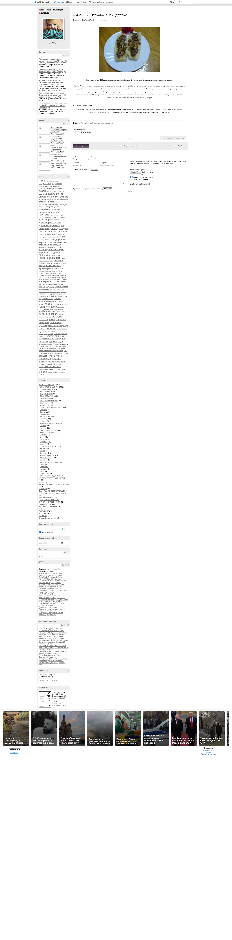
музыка (63, 292)
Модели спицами (46, 389)
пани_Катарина (51, 603)
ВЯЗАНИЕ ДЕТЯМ (47, 396)
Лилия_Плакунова (46, 649)
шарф (50, 372)
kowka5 (56, 636)
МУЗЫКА (42, 516)
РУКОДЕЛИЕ (44, 448)
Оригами (43, 467)
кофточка (58, 260)
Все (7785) (65, 625)
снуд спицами (62, 344)
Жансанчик (43, 592)
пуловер (52, 319)
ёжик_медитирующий (47, 642)
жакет (48, 231)
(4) (63, 134)
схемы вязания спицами (53, 348)
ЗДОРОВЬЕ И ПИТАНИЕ (48, 446)
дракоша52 (43, 590)
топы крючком (57, 353)
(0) (66, 61)
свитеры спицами (56, 339)
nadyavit (47, 640)
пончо (61, 314)
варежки (49, 186)
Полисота (61, 603)
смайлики (94, 170)
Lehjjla (61, 631)
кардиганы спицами (50, 258)
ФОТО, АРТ (43, 513)
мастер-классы (45, 284)
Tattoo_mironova (45, 634)
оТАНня (42, 603)
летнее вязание (46, 273)
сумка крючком (60, 346)
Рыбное (43, 426)
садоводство (43, 334)
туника (52, 356)
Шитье (42, 451)
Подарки (43, 464)
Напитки (43, 435)
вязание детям (54, 193)
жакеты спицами (56, 234)
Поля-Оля (51, 605)
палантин (50, 301)
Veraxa (61, 634)
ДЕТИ (41, 509)
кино (63, 258)
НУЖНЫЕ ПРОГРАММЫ (48, 507)
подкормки (60, 307)
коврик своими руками (46, 260)
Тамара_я (42, 615)
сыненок (59, 613)
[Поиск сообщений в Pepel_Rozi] (62, 529)
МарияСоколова (45, 653)
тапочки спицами (53, 351)
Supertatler (43, 585)
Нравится (169, 138)
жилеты (55, 237)
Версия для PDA (208, 750)
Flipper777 (43, 579)
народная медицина (48, 294)
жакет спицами (59, 231)
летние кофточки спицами (56, 275)
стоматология (48, 346)
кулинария (45, 268)
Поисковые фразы (59, 705)
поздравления (58, 309)
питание (41, 304)
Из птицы (43, 419)
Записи (41, 10)
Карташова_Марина (47, 648)
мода (54, 284)
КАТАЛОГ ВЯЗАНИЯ (46, 385)
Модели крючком (46, 394)
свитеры (43, 339)
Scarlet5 (58, 583)
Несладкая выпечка (47, 433)
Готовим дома (44, 405)
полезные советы (49, 314)
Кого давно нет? (45, 573)
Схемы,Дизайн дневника (48, 518)
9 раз (83, 129)
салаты (50, 334)
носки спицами (53, 296)
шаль (54, 364)
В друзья (55, 43)
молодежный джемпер (56, 289)
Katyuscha (60, 629)
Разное (43, 410)
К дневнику (128, 146)
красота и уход (53, 265)
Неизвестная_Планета (48, 680)
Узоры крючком (46, 403)
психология (43, 320)
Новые (182, 146)
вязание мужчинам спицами (59, 199)
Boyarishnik (43, 577)
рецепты (51, 328)
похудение (48, 317)
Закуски (43, 412)
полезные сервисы (60, 311)
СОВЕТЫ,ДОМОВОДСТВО (49, 476)
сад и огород (56, 331)
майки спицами (50, 279)
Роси (58, 655)
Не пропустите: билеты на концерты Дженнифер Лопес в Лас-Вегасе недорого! (53, 106)
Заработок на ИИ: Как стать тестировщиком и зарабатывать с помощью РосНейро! (52, 82)
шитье (42, 374)
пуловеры (55, 322)
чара (41, 665)
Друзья (48, 10)
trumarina (64, 640)
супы (40, 348)
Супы (42, 437)
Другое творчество (47, 455)
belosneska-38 (51, 575)
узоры (51, 358)
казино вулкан (46, 249)
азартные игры (46, 183)
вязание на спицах (56, 204)
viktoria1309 (43, 586)
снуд (54, 344)
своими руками (48, 341)
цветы (49, 364)
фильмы (42, 364)
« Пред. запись (116, 146)
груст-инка (43, 661)
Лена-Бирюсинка (45, 600)
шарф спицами (59, 372)
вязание (44, 190)
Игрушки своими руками (49, 462)
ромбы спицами (62, 328)
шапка (50, 366)
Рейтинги (82, 2)
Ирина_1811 (61, 646)
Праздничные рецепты (49, 430)
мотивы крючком (44, 292)
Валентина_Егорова (47, 644)
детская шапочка (58, 217)
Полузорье (43, 605)
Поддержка (171, 2)
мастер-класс (61, 279)
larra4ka (42, 638)
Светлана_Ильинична (47, 611)
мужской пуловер (55, 292)
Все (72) (66, 124)
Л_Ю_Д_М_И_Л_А (58, 598)
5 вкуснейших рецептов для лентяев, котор (57, 139)
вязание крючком (49, 196)
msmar (41, 640)
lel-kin (54, 579)
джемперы (45, 225)
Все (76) (66, 55)
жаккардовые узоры (45, 237)
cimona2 (54, 569)
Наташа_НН (56, 653)
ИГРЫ (41, 482)
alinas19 (42, 575)
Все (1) (66, 552)
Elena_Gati (43, 629)
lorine (59, 579)
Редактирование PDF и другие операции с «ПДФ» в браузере (51, 71)
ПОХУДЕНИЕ (44, 511)
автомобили (54, 181)
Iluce (59, 569)
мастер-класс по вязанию (52, 281)
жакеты (42, 234)
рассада (65, 326)
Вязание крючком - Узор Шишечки (58, 165)
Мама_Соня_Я (44, 601)
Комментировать (81, 146)
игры (49, 247)
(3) (63, 152)
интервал (60, 661)
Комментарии (58, 10)
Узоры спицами (46, 398)
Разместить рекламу (208, 754)
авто (48, 181)
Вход (70, 2)
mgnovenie (63, 581)
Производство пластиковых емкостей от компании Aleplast (51, 60)
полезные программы (46, 311)
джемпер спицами (50, 222)
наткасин (42, 663)
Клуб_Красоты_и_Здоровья (49, 596)
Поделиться (180, 138)
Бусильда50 (56, 588)
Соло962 (59, 659)
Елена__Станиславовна (57, 590)
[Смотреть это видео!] (44, 131)
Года (63, 588)
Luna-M (56, 581)
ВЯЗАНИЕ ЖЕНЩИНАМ (49, 387)
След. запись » (140, 146)
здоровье (59, 239)
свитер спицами (55, 336)
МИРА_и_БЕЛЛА (57, 601)
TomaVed (55, 634)
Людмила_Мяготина (60, 600)
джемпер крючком (57, 220)
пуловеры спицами (50, 325)
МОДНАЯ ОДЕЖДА (46, 497)
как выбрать (58, 250)
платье (48, 304)
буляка (49, 588)
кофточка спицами (49, 263)
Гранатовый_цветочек (47, 646)
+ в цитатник (101, 20)
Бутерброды (45, 442)
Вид (174, 3)
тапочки (42, 351)
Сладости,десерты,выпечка (50, 407)
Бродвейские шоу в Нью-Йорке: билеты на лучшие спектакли (51, 94)
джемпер (44, 219)
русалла (62, 609)
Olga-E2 (51, 583)
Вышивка (43, 460)
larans (49, 579)
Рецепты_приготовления (48, 609)
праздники (57, 316)
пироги (61, 301)
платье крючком (60, 304)
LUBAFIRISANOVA (46, 581)
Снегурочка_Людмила (47, 613)
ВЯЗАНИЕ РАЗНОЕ (47, 391)
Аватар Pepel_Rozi (53, 29)
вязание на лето (46, 202)
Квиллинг (43, 469)
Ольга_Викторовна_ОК (47, 655)
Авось (94, 2)
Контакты (208, 752)
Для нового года (46, 458)
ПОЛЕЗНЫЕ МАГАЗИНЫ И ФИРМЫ (52, 493)
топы (50, 353)
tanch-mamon (59, 585)
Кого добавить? (58, 573)
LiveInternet (42, 2)
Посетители (56, 704)
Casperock (52, 577)
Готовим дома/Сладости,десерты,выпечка (97, 123)
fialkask (59, 577)
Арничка (51, 586)
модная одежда (52, 287)
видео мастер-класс (56, 188)
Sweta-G (50, 585)
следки (60, 342)
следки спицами (45, 344)
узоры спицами (56, 361)
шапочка (53, 369)
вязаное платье (54, 215)
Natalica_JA (43, 583)
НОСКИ (42, 181)
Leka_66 (42, 633)
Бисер (42, 471)
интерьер (56, 247)
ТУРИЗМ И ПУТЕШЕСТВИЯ (49, 502)
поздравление (46, 309)
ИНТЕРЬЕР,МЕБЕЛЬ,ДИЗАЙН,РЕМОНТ (54, 485)
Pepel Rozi (40, 13)
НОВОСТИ (43, 489)
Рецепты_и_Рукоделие (48, 607)
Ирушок (51, 592)
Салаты (43, 414)
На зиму (43, 428)
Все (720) (65, 565)
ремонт (42, 328)
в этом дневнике (47, 532)
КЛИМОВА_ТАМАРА (46, 594)
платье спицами (48, 306)
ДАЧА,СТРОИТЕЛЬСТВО (48, 500)
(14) (64, 161)
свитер (42, 336)
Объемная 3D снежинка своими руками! (58, 157)
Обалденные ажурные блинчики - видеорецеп (59, 148)
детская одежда (45, 217)
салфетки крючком (60, 334)
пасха (56, 301)
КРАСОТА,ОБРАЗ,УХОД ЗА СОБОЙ (52, 478)
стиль (41, 556)
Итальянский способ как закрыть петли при (59, 130)
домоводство (56, 228)
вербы (65, 659)
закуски (50, 239)
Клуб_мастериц (45, 598)
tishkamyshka (56, 640)
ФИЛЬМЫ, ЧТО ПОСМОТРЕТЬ (50, 491)
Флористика (44, 474)
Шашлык (43, 439)
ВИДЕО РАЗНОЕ (45, 504)
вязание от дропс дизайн (49, 207)
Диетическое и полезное (49, 423)
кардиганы (54, 255)
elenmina (49, 636)
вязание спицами (49, 209)
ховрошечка (51, 615)
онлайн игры (47, 298)
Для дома (43, 453)
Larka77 (56, 631)
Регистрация (61, 2)
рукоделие (45, 331)
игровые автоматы (49, 242)
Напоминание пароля (107, 166)
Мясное (43, 421)
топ (61, 351)
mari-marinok (59, 638)
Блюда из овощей (47, 417)
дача (62, 215)
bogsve (59, 575)
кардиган (44, 252)
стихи (41, 346)
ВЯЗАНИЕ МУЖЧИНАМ (49, 401)
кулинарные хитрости (54, 271)
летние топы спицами (47, 277)
